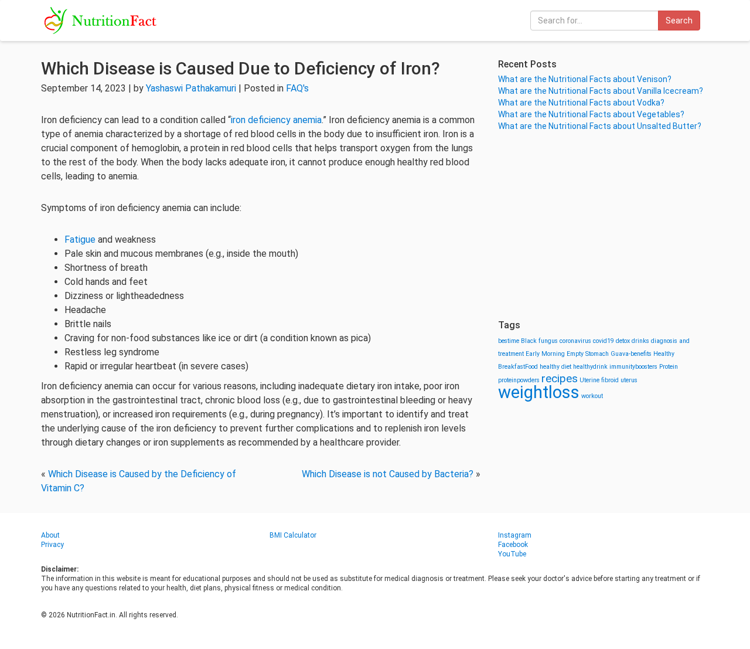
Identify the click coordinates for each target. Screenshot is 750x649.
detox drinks (632, 341)
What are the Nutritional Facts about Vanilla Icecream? (600, 91)
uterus (629, 380)
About (50, 535)
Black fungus (539, 341)
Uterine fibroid (599, 380)
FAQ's (297, 88)
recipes (559, 378)
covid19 (603, 341)
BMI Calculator (293, 535)
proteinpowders (519, 380)
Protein (668, 367)
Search (679, 20)
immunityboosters (633, 367)
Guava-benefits (631, 354)
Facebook (513, 545)
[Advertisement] (603, 226)
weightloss (538, 392)
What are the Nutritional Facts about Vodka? (581, 102)
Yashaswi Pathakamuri (191, 88)
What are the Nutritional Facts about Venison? (584, 79)
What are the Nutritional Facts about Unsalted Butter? (599, 126)
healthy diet (555, 367)
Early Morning (545, 354)
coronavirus (575, 341)
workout (592, 396)
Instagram (514, 535)
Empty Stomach (588, 354)
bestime (508, 341)
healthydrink (590, 367)
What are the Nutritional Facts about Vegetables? (591, 114)
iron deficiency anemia (276, 119)
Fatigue (80, 239)
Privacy (52, 545)
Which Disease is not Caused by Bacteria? (387, 474)
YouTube (512, 554)
